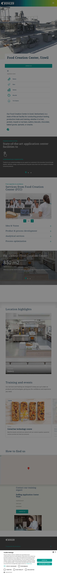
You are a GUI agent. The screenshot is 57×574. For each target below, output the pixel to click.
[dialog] (28, 562)
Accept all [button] (44, 560)
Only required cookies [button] (44, 564)
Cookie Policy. (29, 563)
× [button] (55, 552)
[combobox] (53, 552)
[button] (19, 572)
